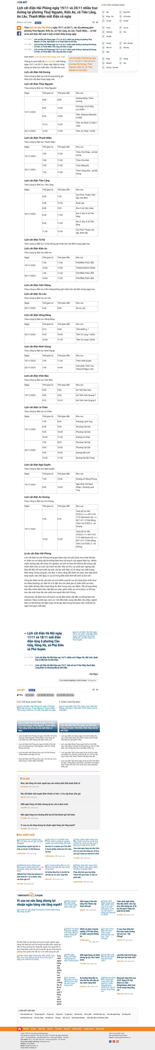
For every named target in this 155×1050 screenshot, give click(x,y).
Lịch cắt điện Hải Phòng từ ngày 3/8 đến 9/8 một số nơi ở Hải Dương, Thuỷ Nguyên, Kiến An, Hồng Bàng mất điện (37, 746)
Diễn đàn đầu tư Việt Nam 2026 (97, 1018)
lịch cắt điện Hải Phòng (40, 27)
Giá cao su (66, 1018)
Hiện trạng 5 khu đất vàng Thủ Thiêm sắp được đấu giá (88, 903)
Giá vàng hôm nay (26, 1014)
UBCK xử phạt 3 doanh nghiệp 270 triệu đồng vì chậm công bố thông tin (89, 933)
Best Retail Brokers (78, 1018)
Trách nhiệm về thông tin (29, 1048)
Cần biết (22, 2)
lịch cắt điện (50, 61)
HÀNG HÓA (41, 1029)
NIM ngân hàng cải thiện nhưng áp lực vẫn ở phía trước (44, 804)
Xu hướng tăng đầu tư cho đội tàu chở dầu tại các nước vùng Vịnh (57, 873)
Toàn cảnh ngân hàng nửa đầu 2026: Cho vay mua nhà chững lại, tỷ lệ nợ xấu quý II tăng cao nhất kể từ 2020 (86, 851)
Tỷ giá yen (59, 1014)
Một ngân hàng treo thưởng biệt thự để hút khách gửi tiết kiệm (48, 814)
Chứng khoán (21, 853)
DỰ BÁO (33, 1029)
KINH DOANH (100, 1029)
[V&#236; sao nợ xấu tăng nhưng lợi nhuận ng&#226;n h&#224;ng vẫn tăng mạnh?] (39, 924)
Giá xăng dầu (126, 1014)
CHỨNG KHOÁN (77, 1029)
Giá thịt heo (49, 1018)
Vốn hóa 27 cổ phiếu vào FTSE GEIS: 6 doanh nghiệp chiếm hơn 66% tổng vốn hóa (58, 849)
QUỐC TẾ (50, 1029)
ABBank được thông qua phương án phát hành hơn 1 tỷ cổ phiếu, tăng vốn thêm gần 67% (30, 876)
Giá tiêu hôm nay (99, 1014)
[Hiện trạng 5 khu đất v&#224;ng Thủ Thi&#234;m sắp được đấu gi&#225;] (71, 905)
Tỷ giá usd (50, 1014)
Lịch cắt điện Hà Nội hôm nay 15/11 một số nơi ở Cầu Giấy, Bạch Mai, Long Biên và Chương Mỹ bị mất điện (65, 666)
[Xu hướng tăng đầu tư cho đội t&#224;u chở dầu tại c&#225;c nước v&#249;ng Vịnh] (58, 867)
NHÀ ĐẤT (67, 1029)
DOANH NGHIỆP (88, 1029)
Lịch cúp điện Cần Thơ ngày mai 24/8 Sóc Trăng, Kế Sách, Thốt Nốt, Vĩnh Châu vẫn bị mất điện (79, 728)
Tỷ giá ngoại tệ (40, 1014)
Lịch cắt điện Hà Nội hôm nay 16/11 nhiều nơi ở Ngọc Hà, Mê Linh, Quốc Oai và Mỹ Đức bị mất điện (66, 658)
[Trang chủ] (19, 28)
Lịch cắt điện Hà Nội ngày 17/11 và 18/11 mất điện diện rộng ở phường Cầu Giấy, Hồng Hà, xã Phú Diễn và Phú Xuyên (45, 641)
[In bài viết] (94, 22)
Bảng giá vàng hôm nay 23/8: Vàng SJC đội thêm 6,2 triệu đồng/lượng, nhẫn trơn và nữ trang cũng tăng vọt (126, 984)
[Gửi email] (97, 22)
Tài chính (24, 808)
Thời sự (119, 940)
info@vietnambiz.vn (31, 1046)
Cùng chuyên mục (70, 701)
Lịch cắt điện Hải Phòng (45, 695)
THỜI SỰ (26, 1029)
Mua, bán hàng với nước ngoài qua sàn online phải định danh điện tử (50, 783)
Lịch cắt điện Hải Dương (65, 695)
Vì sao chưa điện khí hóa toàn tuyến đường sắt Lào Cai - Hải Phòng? (126, 933)
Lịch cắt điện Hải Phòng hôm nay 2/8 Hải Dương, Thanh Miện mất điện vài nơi (37, 753)
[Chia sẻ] (19, 33)
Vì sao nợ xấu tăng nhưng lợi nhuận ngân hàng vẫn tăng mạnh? (48, 825)
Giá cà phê (87, 1014)
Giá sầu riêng (38, 1018)
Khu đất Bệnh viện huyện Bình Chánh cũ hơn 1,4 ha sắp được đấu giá (51, 794)
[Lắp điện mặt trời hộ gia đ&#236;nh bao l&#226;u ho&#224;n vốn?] (108, 959)
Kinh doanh (24, 787)
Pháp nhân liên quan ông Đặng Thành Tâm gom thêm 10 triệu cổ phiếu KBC (85, 874)
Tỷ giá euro (68, 1014)
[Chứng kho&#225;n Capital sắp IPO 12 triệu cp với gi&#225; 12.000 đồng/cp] (30, 841)
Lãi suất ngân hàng (113, 1014)
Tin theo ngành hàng (114, 5)
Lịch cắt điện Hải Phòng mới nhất (50, 57)
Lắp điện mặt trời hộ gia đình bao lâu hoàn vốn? (126, 956)
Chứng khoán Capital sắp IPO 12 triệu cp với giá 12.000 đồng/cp (28, 847)
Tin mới (26, 778)
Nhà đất (23, 797)
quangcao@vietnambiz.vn (122, 1037)
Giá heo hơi (78, 1014)
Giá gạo (57, 1018)
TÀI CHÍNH (58, 1029)
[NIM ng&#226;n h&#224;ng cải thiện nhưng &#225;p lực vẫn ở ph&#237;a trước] (71, 959)
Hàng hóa (48, 879)
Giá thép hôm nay (26, 1018)
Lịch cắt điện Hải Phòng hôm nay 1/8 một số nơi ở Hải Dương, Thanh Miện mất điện (37, 760)
